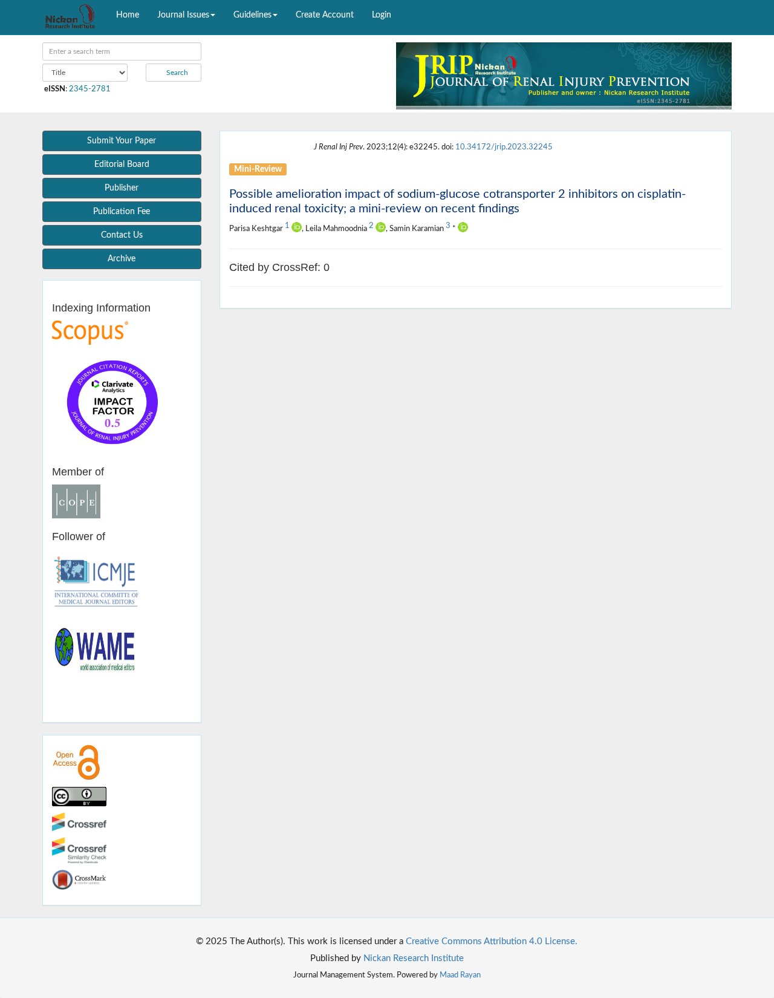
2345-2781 (90, 89)
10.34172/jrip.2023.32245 (504, 147)
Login (381, 15)
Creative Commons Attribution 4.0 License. (491, 941)
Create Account (325, 15)
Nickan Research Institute (413, 958)
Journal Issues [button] (183, 15)
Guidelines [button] (252, 15)
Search (176, 72)
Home (127, 15)
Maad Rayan (460, 975)
